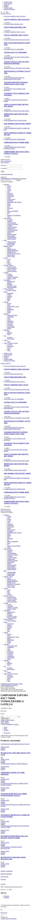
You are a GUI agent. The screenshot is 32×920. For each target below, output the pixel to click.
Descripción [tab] (7, 733)
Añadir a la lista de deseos (7, 720)
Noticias (6, 6)
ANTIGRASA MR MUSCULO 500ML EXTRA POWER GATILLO (14, 794)
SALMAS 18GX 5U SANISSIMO (15, 52)
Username (3, 165)
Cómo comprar (4, 876)
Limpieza (16, 724)
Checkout (8, 161)
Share (5, 728)
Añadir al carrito (5, 718)
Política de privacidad (6, 874)
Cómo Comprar (8, 3)
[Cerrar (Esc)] (6, 914)
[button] (5, 747)
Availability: (4, 708)
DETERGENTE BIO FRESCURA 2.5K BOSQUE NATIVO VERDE (14, 837)
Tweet (5, 727)
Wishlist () (4, 177)
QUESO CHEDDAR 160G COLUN (16, 35)
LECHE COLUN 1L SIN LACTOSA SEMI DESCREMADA (16, 62)
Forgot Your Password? (7, 174)
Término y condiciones (7, 871)
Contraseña (3, 168)
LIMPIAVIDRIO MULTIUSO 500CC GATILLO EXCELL (16, 152)
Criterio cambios (8, 8)
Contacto (3, 884)
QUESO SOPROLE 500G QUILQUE (17, 19)
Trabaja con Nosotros (9, 9)
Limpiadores (9, 724)
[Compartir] (4, 914)
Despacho (6, 5)
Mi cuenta (3, 879)
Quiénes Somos (8, 2)
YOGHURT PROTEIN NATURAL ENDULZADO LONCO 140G (16, 83)
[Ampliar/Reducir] (1, 914)
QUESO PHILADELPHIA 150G (15, 27)
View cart (3, 161)
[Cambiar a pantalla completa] (3, 914)
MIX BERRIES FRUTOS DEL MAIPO (17, 124)
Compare (3, 918)
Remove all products (11, 918)
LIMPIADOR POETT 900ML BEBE (16, 142)
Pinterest (6, 730)
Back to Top (4, 912)
